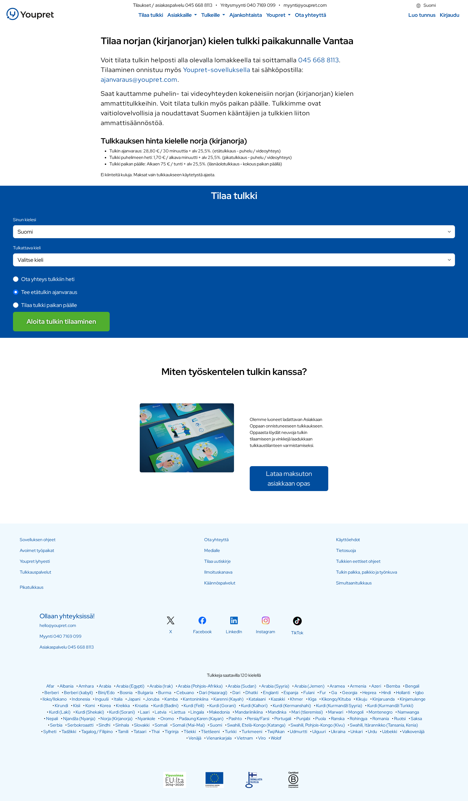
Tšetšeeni (210, 731)
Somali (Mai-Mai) (189, 725)
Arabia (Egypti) (130, 686)
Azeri (376, 686)
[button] (182, 15)
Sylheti (49, 731)
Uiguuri (319, 731)
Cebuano (185, 692)
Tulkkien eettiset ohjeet (358, 561)
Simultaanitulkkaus (354, 583)
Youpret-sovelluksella (216, 70)
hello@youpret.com (58, 625)
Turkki (230, 731)
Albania (66, 686)
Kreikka (123, 705)
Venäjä (194, 738)
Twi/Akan (276, 731)
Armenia (358, 686)
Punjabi (303, 718)
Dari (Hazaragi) (213, 692)
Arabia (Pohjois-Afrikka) (200, 686)
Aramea (337, 686)
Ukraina (338, 731)
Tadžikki (68, 731)
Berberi (51, 692)
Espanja (291, 692)
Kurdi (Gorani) (222, 705)
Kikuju (361, 699)
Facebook (202, 632)
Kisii (76, 705)
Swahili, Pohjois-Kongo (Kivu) (318, 725)
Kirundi (61, 705)
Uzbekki (389, 731)
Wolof (276, 738)
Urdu (372, 731)
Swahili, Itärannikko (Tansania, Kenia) (384, 725)
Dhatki (251, 692)
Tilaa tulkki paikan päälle (49, 305)
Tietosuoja (346, 550)
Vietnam (245, 738)
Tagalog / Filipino (97, 731)
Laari (145, 712)
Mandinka (277, 712)
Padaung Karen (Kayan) (201, 718)
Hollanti (403, 692)
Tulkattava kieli (27, 248)
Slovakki (142, 725)
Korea (105, 705)
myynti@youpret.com (305, 5)
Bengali (412, 686)
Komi (90, 705)
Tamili (123, 731)
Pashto (235, 718)
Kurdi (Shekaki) (90, 712)
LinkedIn (234, 632)
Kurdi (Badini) (165, 705)
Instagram (265, 632)
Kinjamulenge (412, 699)
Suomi (429, 5)
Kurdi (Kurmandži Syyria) (339, 705)
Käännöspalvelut (219, 583)
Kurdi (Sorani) (122, 712)
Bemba (393, 686)
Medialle (212, 550)
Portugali (282, 718)
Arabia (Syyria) (275, 686)
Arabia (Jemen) (309, 686)
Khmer (296, 699)
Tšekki (190, 731)
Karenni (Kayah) (228, 699)
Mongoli (355, 712)
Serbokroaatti (80, 725)
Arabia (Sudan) (242, 686)
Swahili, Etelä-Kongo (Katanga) (256, 725)
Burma (164, 692)
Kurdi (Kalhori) (254, 705)
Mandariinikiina (249, 712)
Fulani (308, 692)
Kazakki (278, 699)
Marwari (335, 712)
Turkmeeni (252, 731)
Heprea (369, 692)
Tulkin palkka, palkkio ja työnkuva (366, 572)
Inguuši (102, 699)
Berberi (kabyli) (78, 692)
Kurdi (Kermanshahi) (292, 705)
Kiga (312, 699)
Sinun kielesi (24, 220)
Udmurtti (298, 731)
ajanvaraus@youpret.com (139, 79)
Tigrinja (171, 731)
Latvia (160, 712)
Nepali (52, 718)
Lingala (197, 712)
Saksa (416, 718)
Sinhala (122, 725)
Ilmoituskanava (218, 572)
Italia (118, 699)
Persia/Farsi (258, 718)
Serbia (56, 725)
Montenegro (380, 712)
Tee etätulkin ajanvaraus (49, 292)
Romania (380, 718)
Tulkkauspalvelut (35, 572)
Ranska (337, 718)
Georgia (349, 692)
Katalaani (257, 699)
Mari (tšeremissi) (307, 712)
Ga (334, 692)
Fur (323, 692)
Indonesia (81, 699)
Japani (134, 699)
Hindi (386, 692)
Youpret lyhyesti (35, 561)
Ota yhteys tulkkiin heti (47, 279)
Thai (155, 731)
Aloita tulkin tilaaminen (61, 321)
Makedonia (219, 712)
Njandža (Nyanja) (79, 718)
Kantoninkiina (195, 699)
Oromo (167, 718)
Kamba (171, 699)
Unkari (356, 731)
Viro (262, 738)
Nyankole (146, 718)
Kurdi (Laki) (59, 712)
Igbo (419, 692)
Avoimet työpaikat (37, 550)
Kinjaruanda (383, 699)
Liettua (178, 712)
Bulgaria (145, 692)
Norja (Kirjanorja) (116, 718)
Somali (161, 725)
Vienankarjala (219, 738)
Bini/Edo (106, 692)
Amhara (86, 686)
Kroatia (141, 705)
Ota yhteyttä (216, 539)
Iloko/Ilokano (55, 699)
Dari (236, 692)
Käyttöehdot (348, 539)
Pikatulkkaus (31, 587)
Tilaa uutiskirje (217, 561)
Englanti (270, 692)
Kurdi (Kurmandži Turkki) (390, 705)
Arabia (105, 686)
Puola (320, 718)
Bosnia (126, 692)
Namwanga (408, 712)
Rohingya (358, 718)
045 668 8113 (198, 5)
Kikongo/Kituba (336, 699)
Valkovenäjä (413, 731)
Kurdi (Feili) (194, 705)
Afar (50, 686)
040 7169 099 (261, 5)
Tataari (140, 731)
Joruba (152, 699)
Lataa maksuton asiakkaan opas (289, 478)
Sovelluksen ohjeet (38, 539)
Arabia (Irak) (161, 686)
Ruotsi (400, 718)
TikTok (297, 633)
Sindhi (104, 725)
